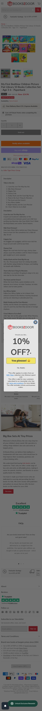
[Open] (5, 705)
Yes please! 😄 (21, 360)
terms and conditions (16, 383)
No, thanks (21, 368)
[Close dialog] (35, 322)
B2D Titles (10, 375)
